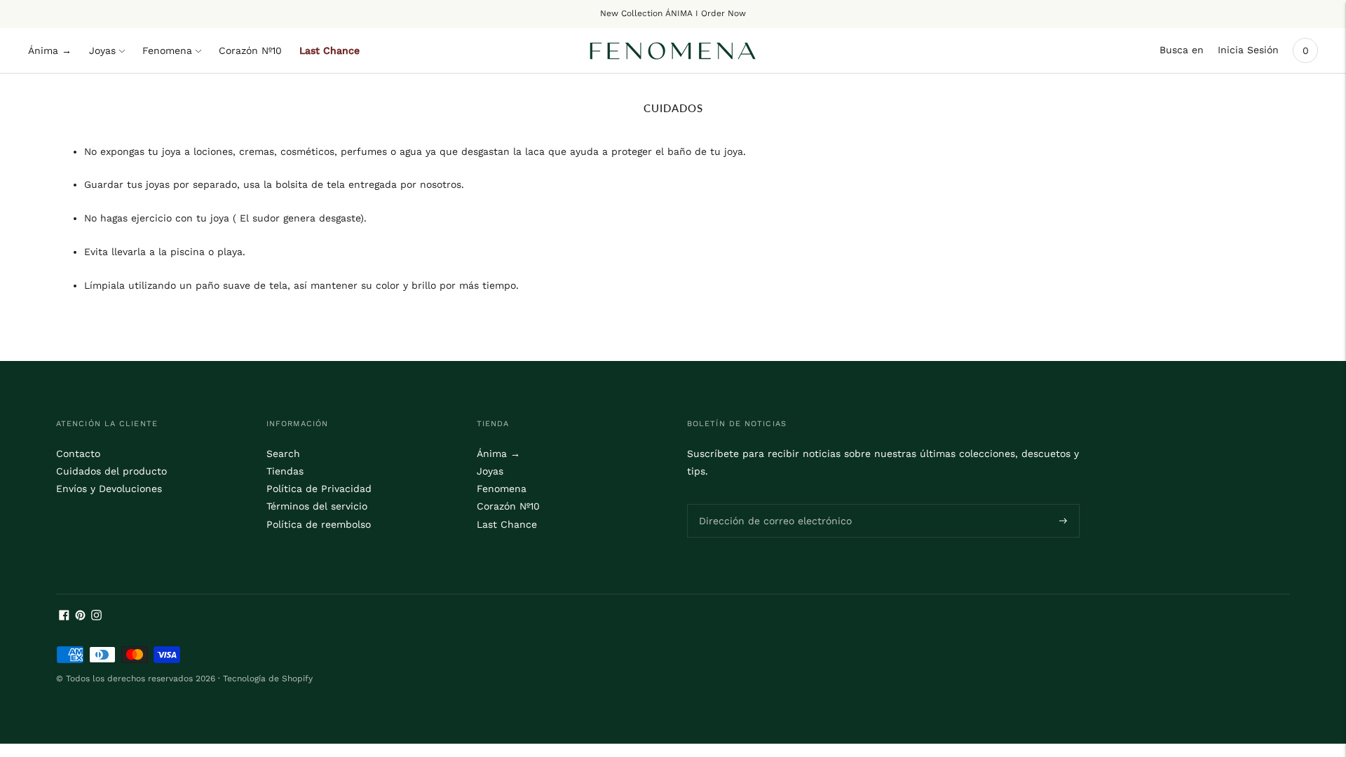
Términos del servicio (316, 506)
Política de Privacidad (319, 488)
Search (283, 453)
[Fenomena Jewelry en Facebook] (64, 616)
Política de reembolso (318, 524)
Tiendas (285, 471)
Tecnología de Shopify (268, 678)
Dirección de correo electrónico (766, 503)
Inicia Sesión (1248, 49)
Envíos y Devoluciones (109, 488)
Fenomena (167, 50)
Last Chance (329, 50)
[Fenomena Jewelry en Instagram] (96, 616)
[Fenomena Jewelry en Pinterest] (80, 616)
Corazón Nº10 (250, 50)
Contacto (78, 453)
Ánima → (50, 50)
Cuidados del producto (111, 471)
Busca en (1182, 49)
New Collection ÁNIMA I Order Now (673, 13)
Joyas (102, 50)
